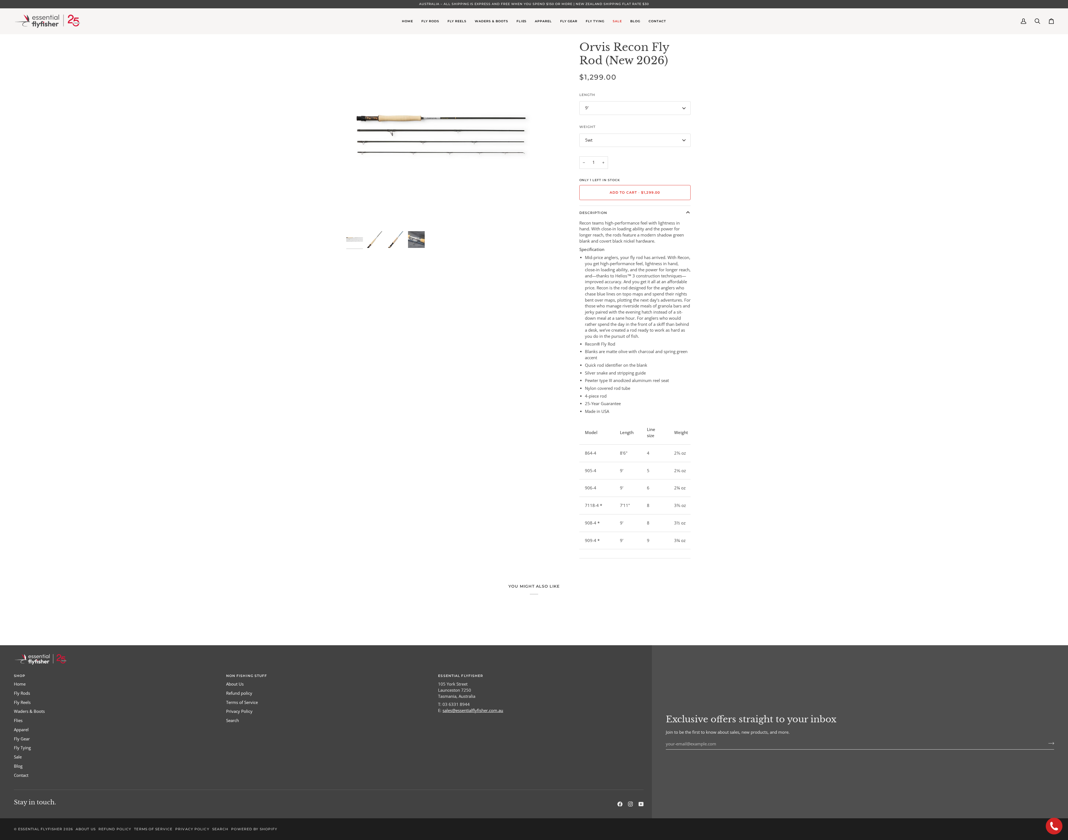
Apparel (21, 729)
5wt (588, 140)
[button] (430, 21)
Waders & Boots (29, 711)
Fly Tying (22, 747)
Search (232, 720)
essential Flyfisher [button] (460, 676)
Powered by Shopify (254, 829)
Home (20, 684)
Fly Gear (22, 739)
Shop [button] (19, 676)
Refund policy (239, 693)
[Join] (1049, 743)
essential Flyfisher (40, 829)
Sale (18, 757)
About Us (235, 684)
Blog (18, 766)
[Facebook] (619, 804)
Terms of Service (242, 702)
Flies (18, 720)
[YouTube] (641, 804)
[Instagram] (630, 804)
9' (587, 107)
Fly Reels (22, 702)
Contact (21, 775)
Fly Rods (22, 693)
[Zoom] (357, 218)
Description (593, 213)
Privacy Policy (239, 711)
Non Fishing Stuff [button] (246, 676)
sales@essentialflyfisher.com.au (472, 710)
